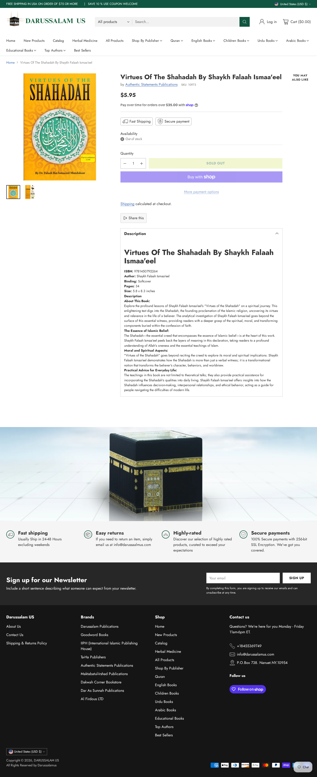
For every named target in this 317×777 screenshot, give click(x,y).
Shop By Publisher (169, 668)
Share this (136, 218)
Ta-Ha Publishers (93, 657)
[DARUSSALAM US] (46, 22)
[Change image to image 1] (13, 192)
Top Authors (164, 726)
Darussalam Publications (99, 626)
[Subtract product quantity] (125, 163)
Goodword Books (94, 634)
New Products (166, 634)
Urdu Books (164, 701)
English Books (166, 685)
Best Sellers (164, 735)
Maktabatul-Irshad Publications (104, 673)
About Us (13, 626)
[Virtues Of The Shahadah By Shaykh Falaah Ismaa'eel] (59, 126)
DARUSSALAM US (46, 760)
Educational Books (169, 718)
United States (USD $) (293, 4)
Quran (160, 676)
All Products (164, 660)
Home (10, 62)
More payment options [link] (201, 191)
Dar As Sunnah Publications (102, 690)
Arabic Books (165, 710)
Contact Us (14, 634)
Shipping (127, 203)
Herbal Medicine (168, 651)
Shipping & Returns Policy (26, 643)
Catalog (161, 643)
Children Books (167, 693)
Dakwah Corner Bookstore (101, 682)
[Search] (244, 22)
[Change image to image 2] (30, 192)
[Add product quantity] (141, 163)
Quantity (126, 153)
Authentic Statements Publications (151, 84)
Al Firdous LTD (92, 699)
